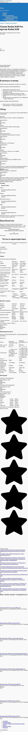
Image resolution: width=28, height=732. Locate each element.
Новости (5, 13)
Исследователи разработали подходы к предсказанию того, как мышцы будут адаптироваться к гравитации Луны (13, 590)
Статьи (4, 14)
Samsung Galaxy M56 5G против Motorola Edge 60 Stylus (13, 653)
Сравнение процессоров (12, 20)
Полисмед (5, 727)
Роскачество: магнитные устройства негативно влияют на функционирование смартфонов (13, 571)
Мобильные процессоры (12, 18)
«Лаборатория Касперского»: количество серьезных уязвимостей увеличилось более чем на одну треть (12, 550)
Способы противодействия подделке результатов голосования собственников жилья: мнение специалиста (14, 567)
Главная (2, 23)
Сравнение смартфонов (11, 16)
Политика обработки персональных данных (13, 723)
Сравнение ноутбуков (8, 19)
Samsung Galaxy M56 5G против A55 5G (10, 716)
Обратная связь (6, 722)
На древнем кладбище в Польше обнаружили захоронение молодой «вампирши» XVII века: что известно (12, 580)
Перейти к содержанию (6, 0)
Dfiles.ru (2, 8)
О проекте (5, 721)
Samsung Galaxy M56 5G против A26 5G (10, 623)
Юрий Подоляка (7, 726)
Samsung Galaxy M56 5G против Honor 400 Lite (11, 638)
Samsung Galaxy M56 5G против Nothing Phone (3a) (12, 668)
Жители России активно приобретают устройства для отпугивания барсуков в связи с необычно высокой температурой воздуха (13, 585)
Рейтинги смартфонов (8, 15)
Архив (4, 725)
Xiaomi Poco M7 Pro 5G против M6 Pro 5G (10, 607)
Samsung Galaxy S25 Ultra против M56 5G (10, 684)
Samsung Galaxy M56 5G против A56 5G (10, 700)
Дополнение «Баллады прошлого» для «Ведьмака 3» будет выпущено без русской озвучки (13, 563)
